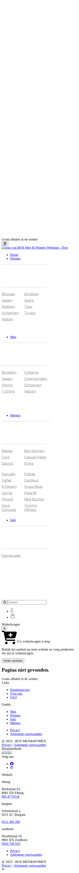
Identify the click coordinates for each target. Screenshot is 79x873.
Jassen (7, 300)
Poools (7, 499)
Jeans (29, 300)
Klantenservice (20, 690)
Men (13, 337)
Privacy (15, 730)
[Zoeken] (5, 602)
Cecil (6, 457)
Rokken (8, 307)
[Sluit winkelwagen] (4, 628)
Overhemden (35, 379)
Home (14, 255)
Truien (30, 313)
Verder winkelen (13, 660)
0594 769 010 (11, 843)
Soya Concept (9, 508)
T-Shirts (8, 391)
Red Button (34, 499)
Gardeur (31, 480)
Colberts (31, 372)
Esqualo (8, 474)
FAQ (13, 697)
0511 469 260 (11, 822)
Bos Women (34, 451)
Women (15, 258)
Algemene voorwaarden (26, 734)
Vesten (7, 319)
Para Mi (30, 493)
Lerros (7, 493)
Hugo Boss (33, 487)
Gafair (7, 480)
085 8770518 (10, 796)
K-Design (9, 487)
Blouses (8, 294)
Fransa (29, 474)
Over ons (16, 693)
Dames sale (11, 556)
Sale (13, 520)
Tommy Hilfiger (30, 508)
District (7, 464)
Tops (28, 307)
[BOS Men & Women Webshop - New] (35, 247)
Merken (15, 415)
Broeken (31, 294)
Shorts (7, 385)
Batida (7, 451)
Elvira (28, 464)
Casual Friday (35, 457)
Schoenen (10, 313)
